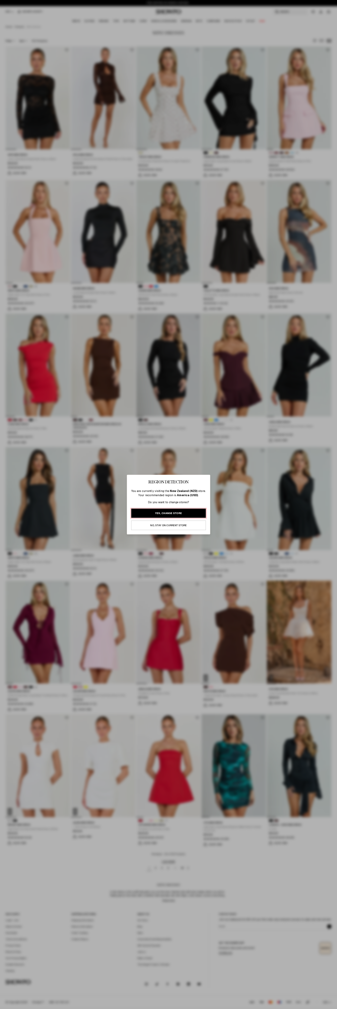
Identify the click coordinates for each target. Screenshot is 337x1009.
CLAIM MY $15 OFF (208, 538)
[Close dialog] (243, 452)
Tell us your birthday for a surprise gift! (203, 519)
